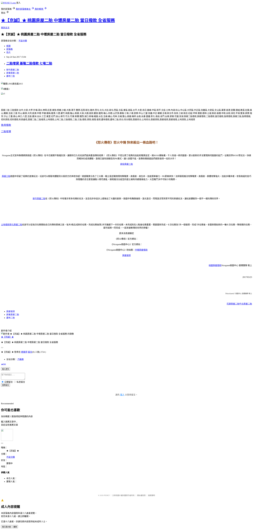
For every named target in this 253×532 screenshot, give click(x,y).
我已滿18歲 (6, 527)
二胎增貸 (6, 131)
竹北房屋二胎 (245, 304)
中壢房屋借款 (141, 250)
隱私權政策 (141, 495)
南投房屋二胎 (126, 164)
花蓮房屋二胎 (233, 304)
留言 (30, 352)
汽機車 (20, 359)
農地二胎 (10, 76)
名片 (8, 52)
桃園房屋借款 (215, 265)
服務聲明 (151, 495)
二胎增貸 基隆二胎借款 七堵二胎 (29, 63)
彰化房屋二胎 (15, 225)
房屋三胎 (6, 176)
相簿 (8, 46)
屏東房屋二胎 (12, 73)
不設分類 (22, 41)
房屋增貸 (126, 255)
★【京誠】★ (7, 337)
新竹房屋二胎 (12, 70)
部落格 (9, 49)
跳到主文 (5, 28)
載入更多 (5, 369)
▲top (3, 364)
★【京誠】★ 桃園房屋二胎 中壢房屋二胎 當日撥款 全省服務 (58, 20)
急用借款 (6, 125)
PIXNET (107, 495)
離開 (15, 527)
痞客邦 (24, 352)
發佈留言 (5, 385)
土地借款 (5, 225)
